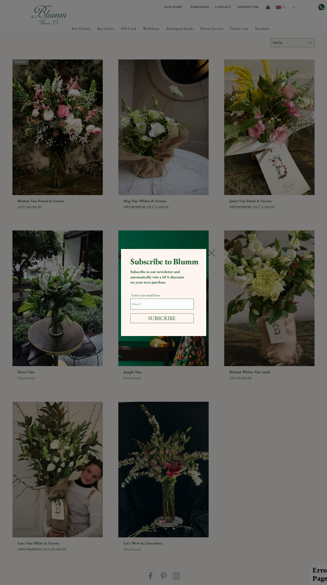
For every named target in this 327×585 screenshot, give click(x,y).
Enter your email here (145, 295)
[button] (211, 253)
